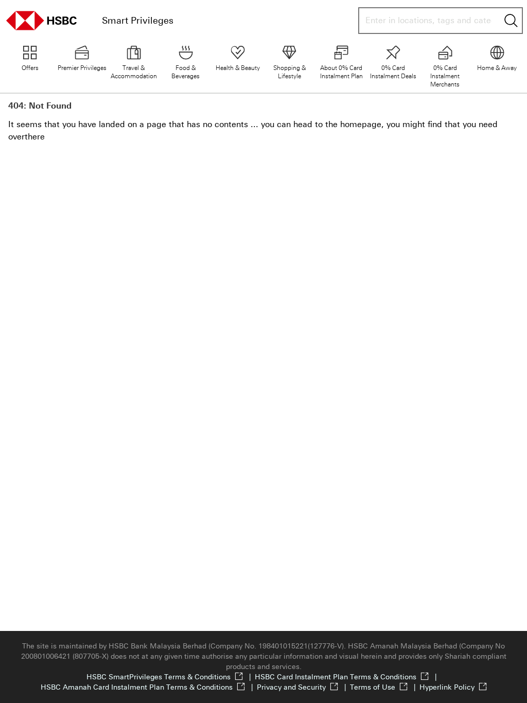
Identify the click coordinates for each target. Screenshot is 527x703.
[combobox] (428, 20)
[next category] (514, 64)
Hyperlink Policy (447, 687)
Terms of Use (384, 687)
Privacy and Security (303, 687)
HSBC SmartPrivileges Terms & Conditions (170, 677)
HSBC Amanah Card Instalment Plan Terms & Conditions (149, 687)
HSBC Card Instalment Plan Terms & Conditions (348, 677)
